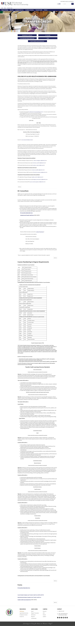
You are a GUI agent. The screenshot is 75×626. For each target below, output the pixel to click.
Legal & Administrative (24, 613)
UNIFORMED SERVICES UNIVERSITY (67, 1)
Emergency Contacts (23, 614)
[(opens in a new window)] (57, 617)
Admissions (33, 614)
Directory (44, 611)
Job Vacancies (33, 618)
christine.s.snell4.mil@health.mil (39, 162)
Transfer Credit (9, 8)
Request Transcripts (35, 613)
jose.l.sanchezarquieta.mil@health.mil (37, 181)
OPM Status (22, 611)
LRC (43, 613)
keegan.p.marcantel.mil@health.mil (40, 179)
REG (5, 8)
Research (33, 616)
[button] (27, 35)
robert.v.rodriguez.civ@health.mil (40, 160)
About (32, 611)
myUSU (44, 616)
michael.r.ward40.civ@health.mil (38, 169)
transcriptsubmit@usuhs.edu (26, 139)
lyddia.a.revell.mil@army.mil (37, 177)
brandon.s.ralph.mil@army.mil (38, 165)
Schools (44, 614)
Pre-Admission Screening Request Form (35, 111)
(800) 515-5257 (61, 611)
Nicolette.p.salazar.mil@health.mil (40, 172)
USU (2, 8)
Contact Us (22, 616)
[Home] (14, 3)
